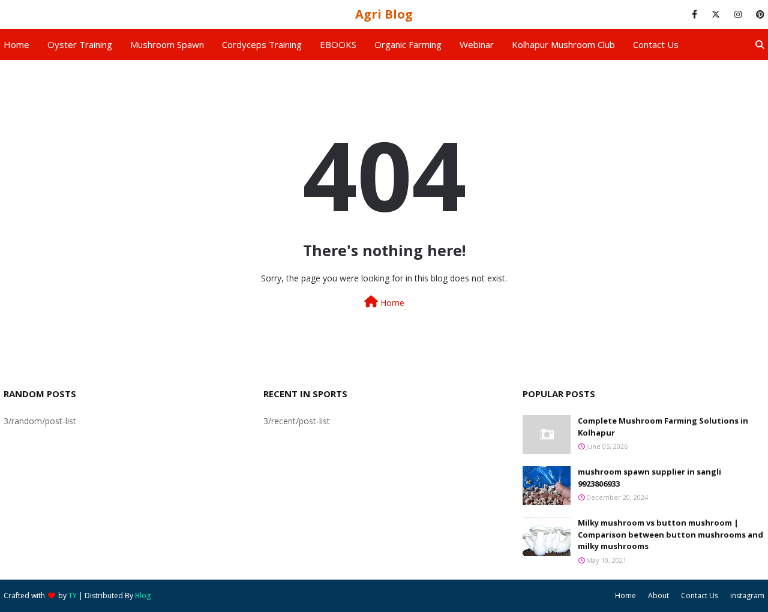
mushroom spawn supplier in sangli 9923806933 (649, 477)
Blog (143, 595)
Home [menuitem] (16, 44)
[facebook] (694, 14)
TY (72, 595)
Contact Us (699, 595)
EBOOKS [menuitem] (338, 44)
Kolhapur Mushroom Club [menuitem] (563, 44)
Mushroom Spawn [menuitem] (167, 44)
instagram (747, 595)
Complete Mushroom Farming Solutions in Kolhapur (663, 426)
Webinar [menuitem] (477, 44)
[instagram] (738, 14)
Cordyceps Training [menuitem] (262, 44)
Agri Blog (384, 14)
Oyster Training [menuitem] (79, 44)
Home (391, 302)
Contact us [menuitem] (656, 44)
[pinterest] (758, 14)
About (658, 595)
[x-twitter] (715, 14)
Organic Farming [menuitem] (408, 44)
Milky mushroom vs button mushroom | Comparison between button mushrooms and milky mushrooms (670, 534)
